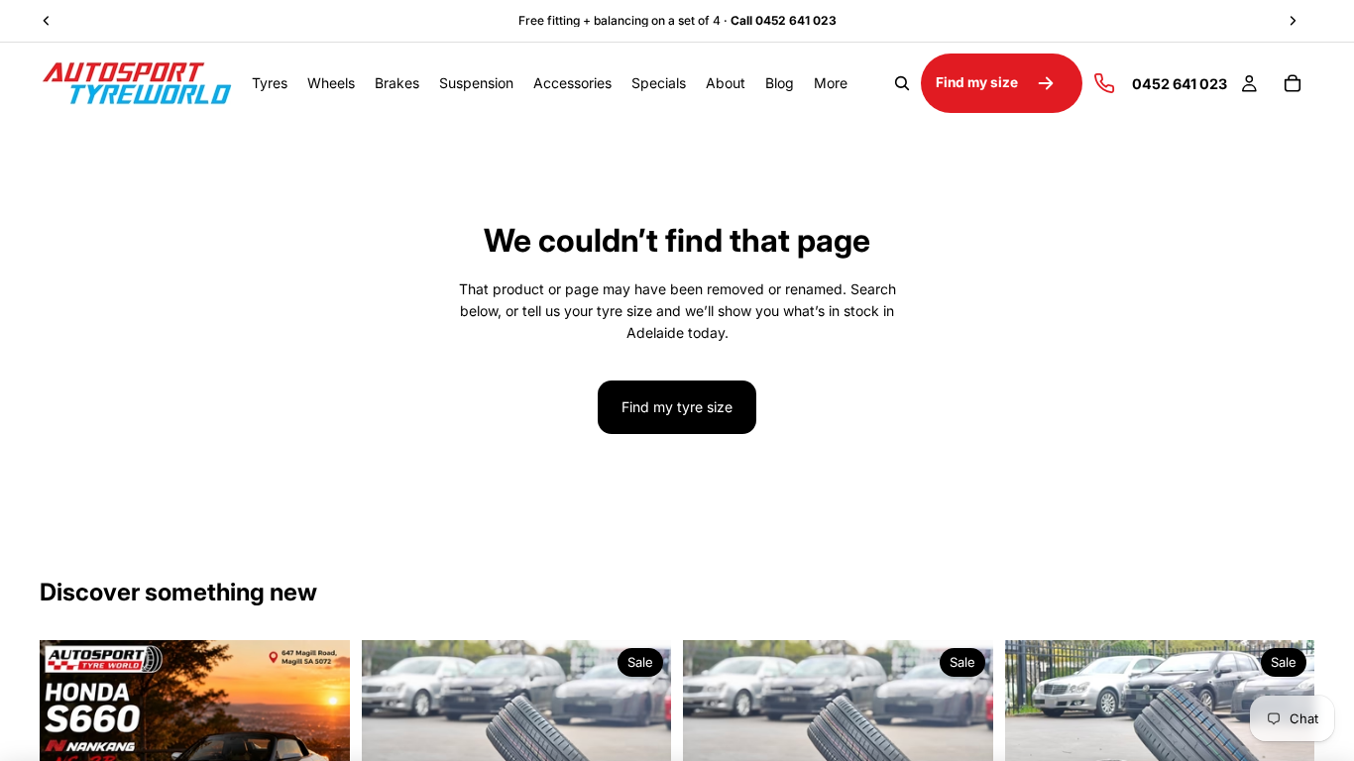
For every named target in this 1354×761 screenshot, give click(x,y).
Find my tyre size (677, 406)
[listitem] (830, 83)
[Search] (902, 83)
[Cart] (1292, 83)
